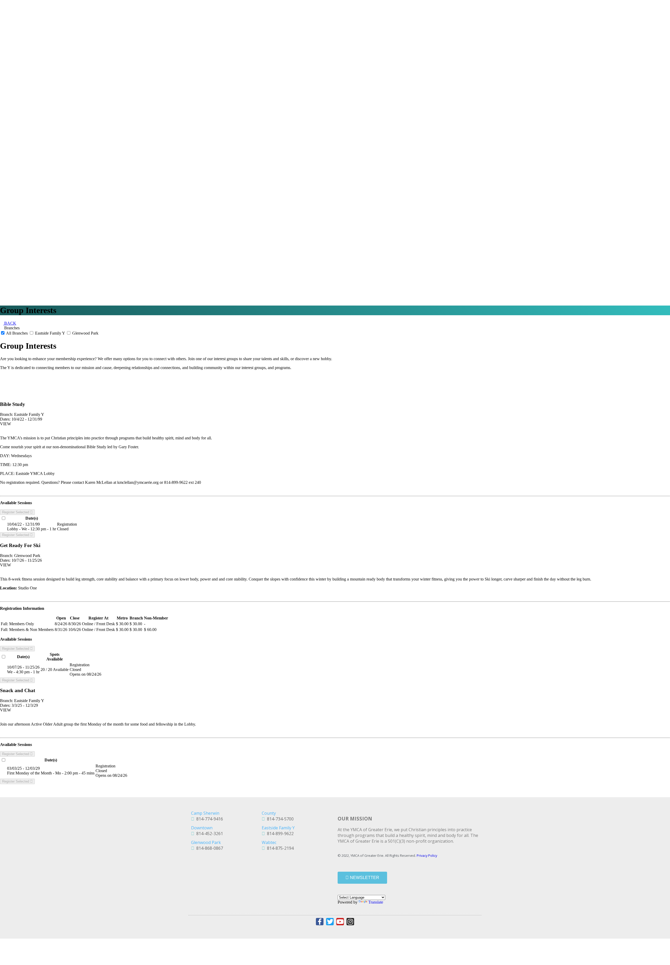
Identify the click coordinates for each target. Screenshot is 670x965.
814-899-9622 (279, 833)
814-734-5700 (279, 819)
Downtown (202, 828)
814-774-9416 (208, 819)
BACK (9, 323)
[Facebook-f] (319, 922)
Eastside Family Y (50, 333)
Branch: (6, 414)
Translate (375, 902)
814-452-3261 (208, 833)
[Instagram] (350, 922)
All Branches (17, 333)
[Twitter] (330, 922)
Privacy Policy (427, 855)
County (269, 813)
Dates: (5, 419)
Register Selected (16, 512)
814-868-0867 (208, 848)
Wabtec (269, 842)
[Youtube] (340, 922)
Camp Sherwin (205, 813)
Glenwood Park (84, 333)
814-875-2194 (279, 848)
